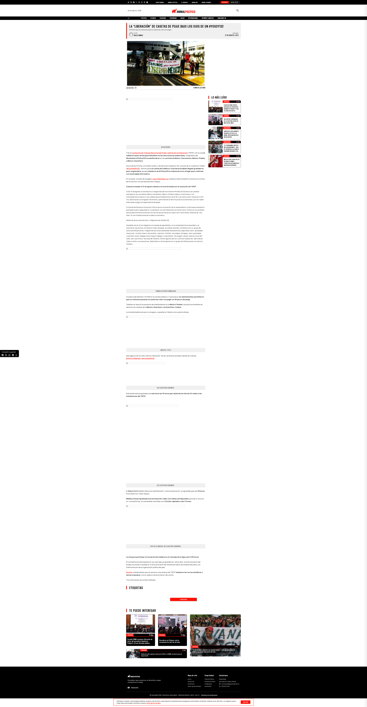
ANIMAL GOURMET (206, 2)
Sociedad (163, 18)
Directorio (191, 684)
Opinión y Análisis (208, 18)
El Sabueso (208, 684)
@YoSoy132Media (133, 358)
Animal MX (208, 686)
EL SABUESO (184, 2)
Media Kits (134, 687)
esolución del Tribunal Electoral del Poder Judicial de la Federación (160, 153)
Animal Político (209, 679)
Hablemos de (222, 18)
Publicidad (222, 679)
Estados (153, 18)
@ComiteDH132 (133, 169)
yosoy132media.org (160, 179)
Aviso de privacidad (194, 686)
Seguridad (173, 18)
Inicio (189, 679)
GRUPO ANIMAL (160, 2)
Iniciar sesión (234, 2)
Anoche (129, 572)
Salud (182, 18)
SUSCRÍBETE (225, 2)
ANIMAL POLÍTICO (172, 2)
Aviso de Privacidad (153, 703)
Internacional (193, 18)
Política (144, 18)
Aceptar (245, 702)
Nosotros (191, 681)
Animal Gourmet (210, 681)
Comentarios (183, 599)
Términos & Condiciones (209, 695)
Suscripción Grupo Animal (227, 681)
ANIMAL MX (195, 2)
